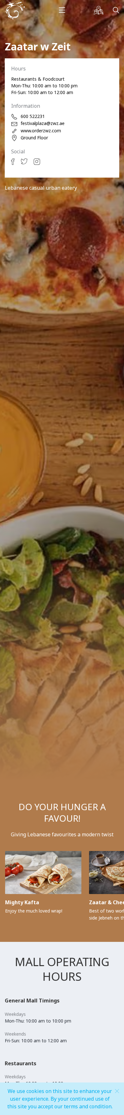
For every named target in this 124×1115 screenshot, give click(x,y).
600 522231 (33, 116)
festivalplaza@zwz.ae (43, 123)
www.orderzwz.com (41, 131)
